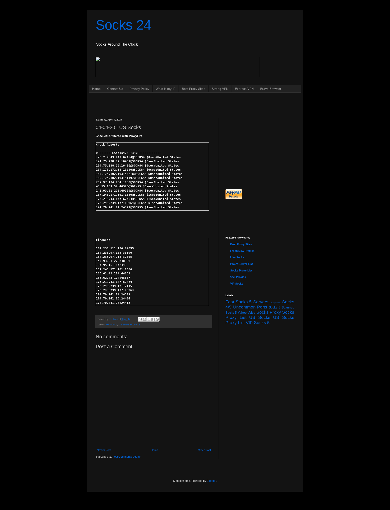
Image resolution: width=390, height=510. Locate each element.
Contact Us (115, 88)
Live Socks (237, 257)
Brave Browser (270, 88)
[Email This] (140, 319)
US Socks (111, 324)
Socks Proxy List (241, 270)
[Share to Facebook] (153, 319)
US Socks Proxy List (129, 324)
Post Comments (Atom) (126, 456)
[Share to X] (148, 319)
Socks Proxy (268, 312)
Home (96, 88)
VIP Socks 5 (258, 322)
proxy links (275, 302)
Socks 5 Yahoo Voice (240, 312)
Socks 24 (123, 24)
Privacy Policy (139, 88)
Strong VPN (220, 88)
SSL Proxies (238, 277)
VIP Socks (236, 283)
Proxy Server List (241, 264)
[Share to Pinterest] (157, 319)
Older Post (204, 450)
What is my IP (165, 88)
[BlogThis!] (144, 319)
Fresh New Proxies (242, 251)
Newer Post (104, 450)
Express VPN (244, 88)
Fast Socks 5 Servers (246, 301)
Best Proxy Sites (193, 88)
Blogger (211, 480)
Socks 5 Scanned (281, 307)
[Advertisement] (178, 101)
